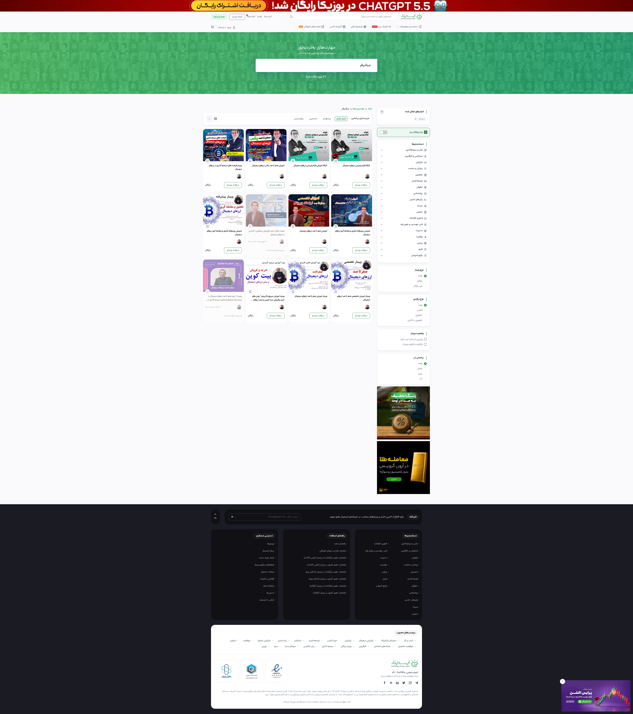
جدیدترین (313, 118)
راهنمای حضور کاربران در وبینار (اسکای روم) (327, 579)
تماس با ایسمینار (267, 600)
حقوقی (414, 586)
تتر (421, 378)
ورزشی (385, 572)
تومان (419, 368)
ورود (229, 27)
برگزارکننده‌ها (268, 586)
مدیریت (384, 557)
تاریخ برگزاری (341, 118)
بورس (264, 646)
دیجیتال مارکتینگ (389, 640)
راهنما (259, 16)
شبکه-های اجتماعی (382, 646)
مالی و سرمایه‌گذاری (409, 543)
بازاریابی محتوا (264, 640)
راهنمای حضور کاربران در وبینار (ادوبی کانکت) (326, 565)
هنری (385, 579)
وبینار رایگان (346, 646)
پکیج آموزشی (382, 586)
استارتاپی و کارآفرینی (409, 551)
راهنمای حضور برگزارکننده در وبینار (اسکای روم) (326, 572)
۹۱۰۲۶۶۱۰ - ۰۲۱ (398, 672)
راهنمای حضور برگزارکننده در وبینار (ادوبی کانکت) (325, 557)
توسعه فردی (412, 579)
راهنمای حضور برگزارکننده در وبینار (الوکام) (328, 586)
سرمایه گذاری (328, 646)
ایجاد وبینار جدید (266, 557)
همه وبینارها (358, 109)
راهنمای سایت (340, 543)
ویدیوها (270, 543)
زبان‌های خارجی (411, 600)
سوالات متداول (267, 572)
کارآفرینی (363, 646)
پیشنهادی (327, 118)
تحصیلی (414, 572)
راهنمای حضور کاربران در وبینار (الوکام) (329, 593)
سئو (276, 646)
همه (420, 275)
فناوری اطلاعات (381, 543)
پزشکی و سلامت (411, 565)
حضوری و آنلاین (414, 320)
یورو (420, 373)
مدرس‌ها (270, 593)
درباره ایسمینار (268, 551)
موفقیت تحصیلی (406, 646)
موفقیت (247, 640)
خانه (370, 109)
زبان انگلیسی (309, 646)
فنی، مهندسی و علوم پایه (376, 551)
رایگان (419, 281)
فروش (233, 640)
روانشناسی (413, 593)
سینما (415, 607)
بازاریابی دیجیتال (366, 640)
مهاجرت (384, 565)
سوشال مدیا (290, 646)
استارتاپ (298, 640)
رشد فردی (282, 640)
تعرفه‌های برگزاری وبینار (264, 565)
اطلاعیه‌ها (251, 16)
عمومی (415, 614)
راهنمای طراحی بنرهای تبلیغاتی (332, 551)
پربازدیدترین (298, 118)
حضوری (418, 315)
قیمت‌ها (267, 16)
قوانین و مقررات (267, 579)
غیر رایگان (417, 286)
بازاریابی (415, 557)
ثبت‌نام (221, 27)
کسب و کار (409, 640)
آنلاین (419, 310)
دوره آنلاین (332, 640)
